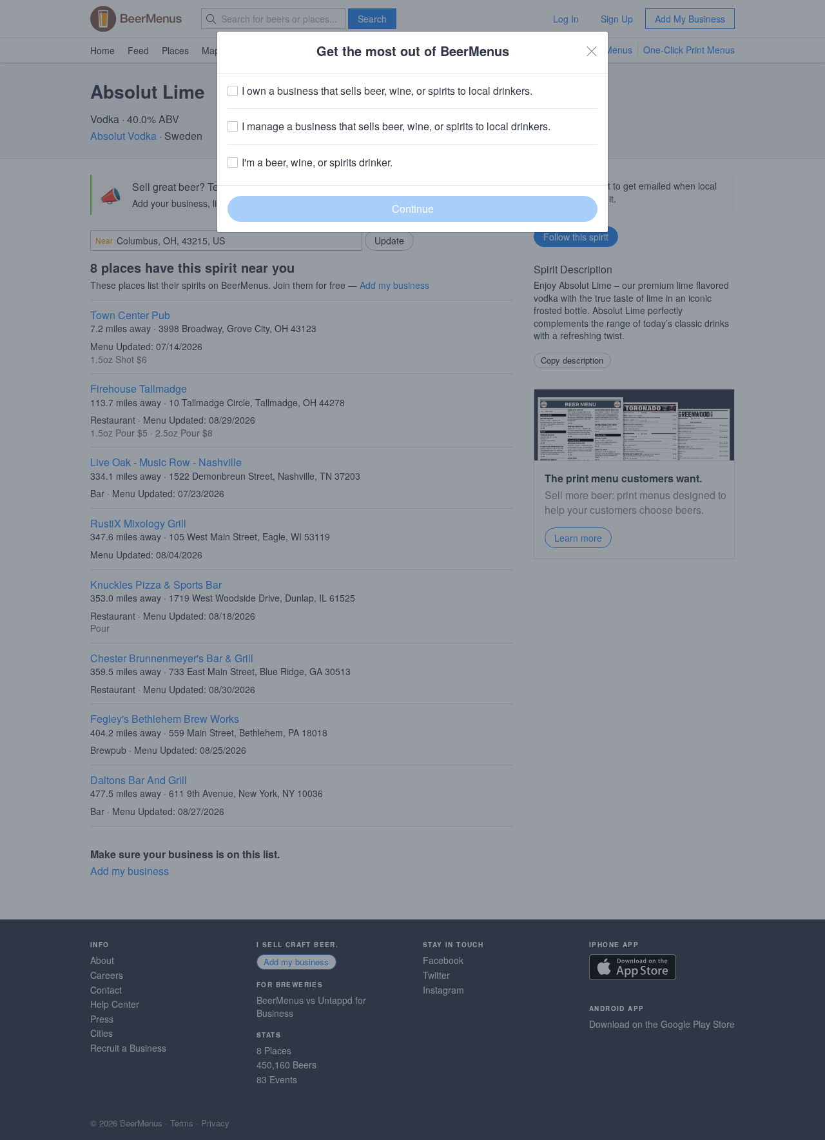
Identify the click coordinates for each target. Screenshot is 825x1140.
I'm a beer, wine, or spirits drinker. (317, 162)
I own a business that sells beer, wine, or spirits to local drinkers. (387, 91)
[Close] (591, 51)
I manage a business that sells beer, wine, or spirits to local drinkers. (396, 126)
